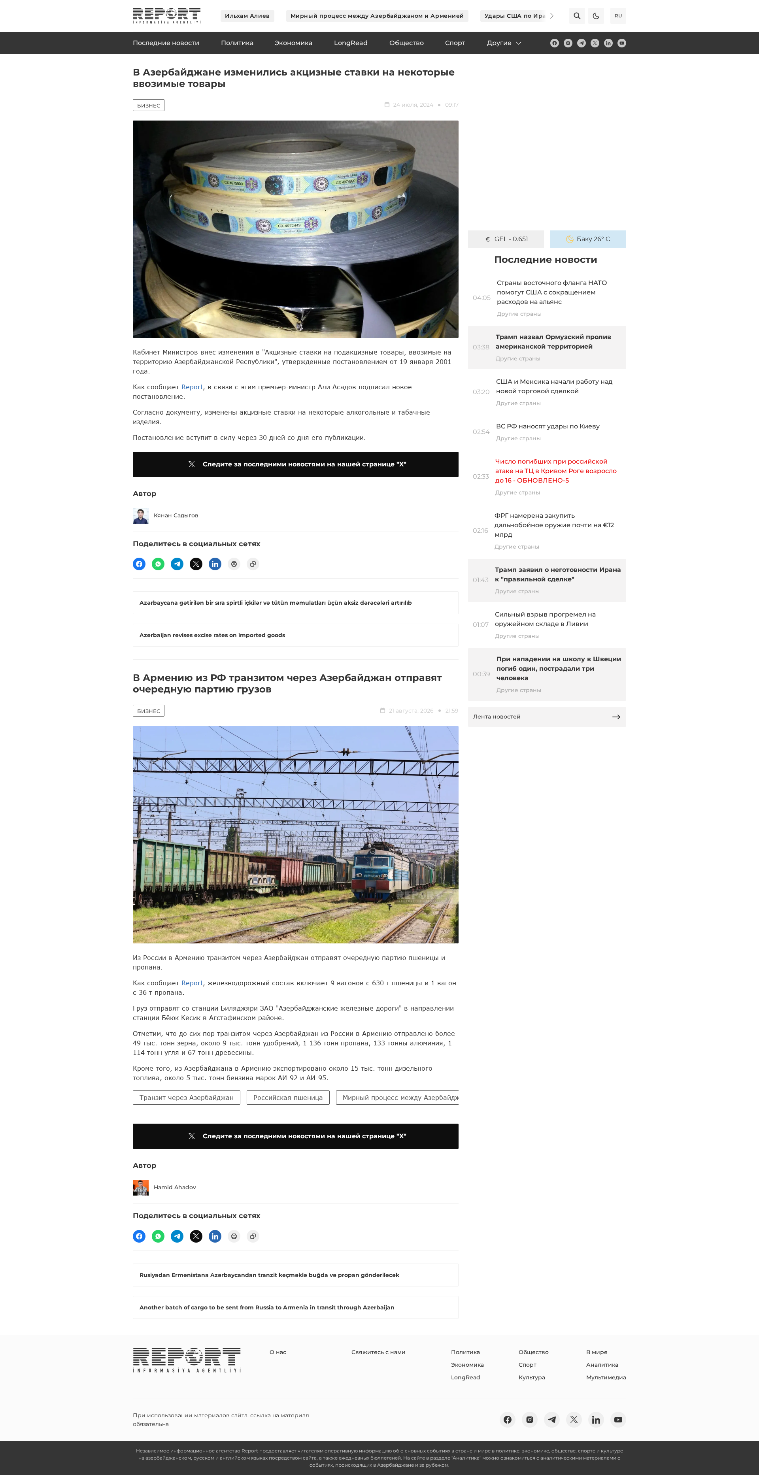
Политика (465, 1352)
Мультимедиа (606, 1377)
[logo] (167, 16)
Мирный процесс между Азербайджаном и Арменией (377, 15)
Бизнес (148, 105)
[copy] (253, 564)
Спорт (527, 1364)
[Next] (546, 16)
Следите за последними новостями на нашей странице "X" (304, 464)
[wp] (158, 564)
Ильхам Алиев (247, 15)
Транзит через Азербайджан (187, 1097)
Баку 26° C (593, 239)
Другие (499, 43)
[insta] (568, 43)
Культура (532, 1377)
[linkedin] (608, 43)
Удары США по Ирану (519, 15)
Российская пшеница (288, 1097)
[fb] (554, 43)
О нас (278, 1352)
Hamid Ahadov (175, 1187)
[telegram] (581, 43)
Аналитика (602, 1364)
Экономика (467, 1364)
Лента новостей (497, 716)
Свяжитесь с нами (378, 1352)
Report (192, 386)
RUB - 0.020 (511, 239)
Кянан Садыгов (176, 515)
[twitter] (595, 43)
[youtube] (621, 43)
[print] (234, 564)
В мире (597, 1352)
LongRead (465, 1377)
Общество (534, 1352)
